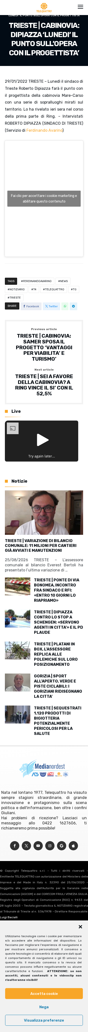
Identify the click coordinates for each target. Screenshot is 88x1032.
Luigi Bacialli (9, 917)
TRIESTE (15, 297)
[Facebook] (14, 846)
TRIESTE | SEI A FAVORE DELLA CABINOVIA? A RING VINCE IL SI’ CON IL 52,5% (44, 382)
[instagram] (50, 846)
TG (75, 289)
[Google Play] (61, 846)
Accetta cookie (44, 993)
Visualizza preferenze (44, 1020)
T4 (34, 289)
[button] (80, 926)
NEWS (64, 281)
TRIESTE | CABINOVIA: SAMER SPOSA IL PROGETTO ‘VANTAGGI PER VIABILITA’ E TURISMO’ (44, 345)
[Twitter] (26, 846)
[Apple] (73, 846)
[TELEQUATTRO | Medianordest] (44, 3)
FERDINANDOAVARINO (37, 281)
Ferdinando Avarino (44, 130)
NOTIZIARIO (17, 289)
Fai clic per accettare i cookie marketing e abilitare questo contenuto (44, 198)
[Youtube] (38, 846)
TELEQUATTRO (54, 289)
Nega (44, 1007)
